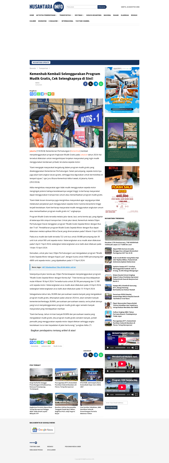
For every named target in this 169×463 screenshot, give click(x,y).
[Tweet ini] (90, 84)
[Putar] (108, 348)
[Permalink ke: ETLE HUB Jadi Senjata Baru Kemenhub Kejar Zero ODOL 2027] (91, 374)
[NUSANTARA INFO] (47, 7)
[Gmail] (45, 94)
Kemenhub (75, 151)
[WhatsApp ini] (101, 84)
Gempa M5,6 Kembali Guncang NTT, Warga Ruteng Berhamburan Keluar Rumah (124, 287)
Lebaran (83, 154)
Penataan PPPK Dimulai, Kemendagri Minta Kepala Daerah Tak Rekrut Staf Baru (126, 296)
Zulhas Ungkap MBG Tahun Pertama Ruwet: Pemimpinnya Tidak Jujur (125, 314)
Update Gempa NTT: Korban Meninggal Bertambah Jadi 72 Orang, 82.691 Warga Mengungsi (125, 268)
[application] (122, 340)
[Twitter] (35, 94)
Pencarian (102, 7)
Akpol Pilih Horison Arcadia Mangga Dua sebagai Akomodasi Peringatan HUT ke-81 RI (125, 251)
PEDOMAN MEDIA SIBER (73, 447)
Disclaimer (51, 450)
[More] (52, 94)
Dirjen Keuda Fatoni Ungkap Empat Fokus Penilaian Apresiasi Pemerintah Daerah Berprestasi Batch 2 (125, 278)
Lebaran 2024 (45, 346)
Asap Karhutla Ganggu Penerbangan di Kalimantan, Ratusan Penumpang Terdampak (40, 386)
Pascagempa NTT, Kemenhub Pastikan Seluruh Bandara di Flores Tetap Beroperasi (66, 385)
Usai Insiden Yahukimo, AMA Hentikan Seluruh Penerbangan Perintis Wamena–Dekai (90, 410)
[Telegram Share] (95, 84)
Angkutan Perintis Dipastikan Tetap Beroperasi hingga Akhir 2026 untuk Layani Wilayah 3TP (41, 410)
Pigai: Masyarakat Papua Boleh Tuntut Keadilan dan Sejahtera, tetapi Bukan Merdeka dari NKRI (125, 305)
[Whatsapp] (38, 94)
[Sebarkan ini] (85, 84)
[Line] (49, 94)
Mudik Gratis (58, 346)
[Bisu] (133, 348)
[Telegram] (42, 94)
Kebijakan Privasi (36, 450)
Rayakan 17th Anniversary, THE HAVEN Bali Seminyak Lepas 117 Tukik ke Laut (121, 243)
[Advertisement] (84, 43)
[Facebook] (31, 94)
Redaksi (50, 447)
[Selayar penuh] (136, 348)
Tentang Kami (35, 447)
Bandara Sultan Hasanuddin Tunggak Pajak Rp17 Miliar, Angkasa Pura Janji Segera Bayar (65, 410)
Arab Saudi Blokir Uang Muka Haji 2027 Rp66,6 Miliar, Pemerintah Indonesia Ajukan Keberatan (126, 260)
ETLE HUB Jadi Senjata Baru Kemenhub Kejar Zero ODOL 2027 (90, 385)
